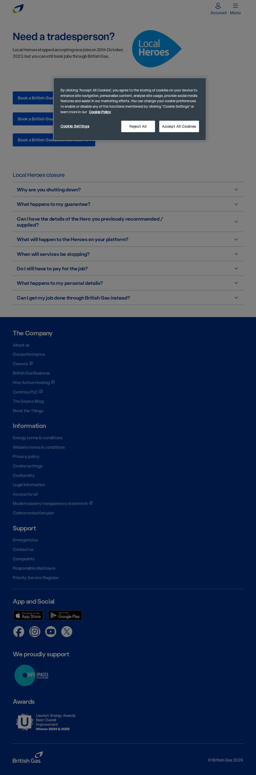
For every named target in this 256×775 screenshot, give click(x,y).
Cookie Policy (100, 111)
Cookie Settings (75, 126)
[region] (129, 109)
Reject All (138, 126)
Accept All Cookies (179, 126)
